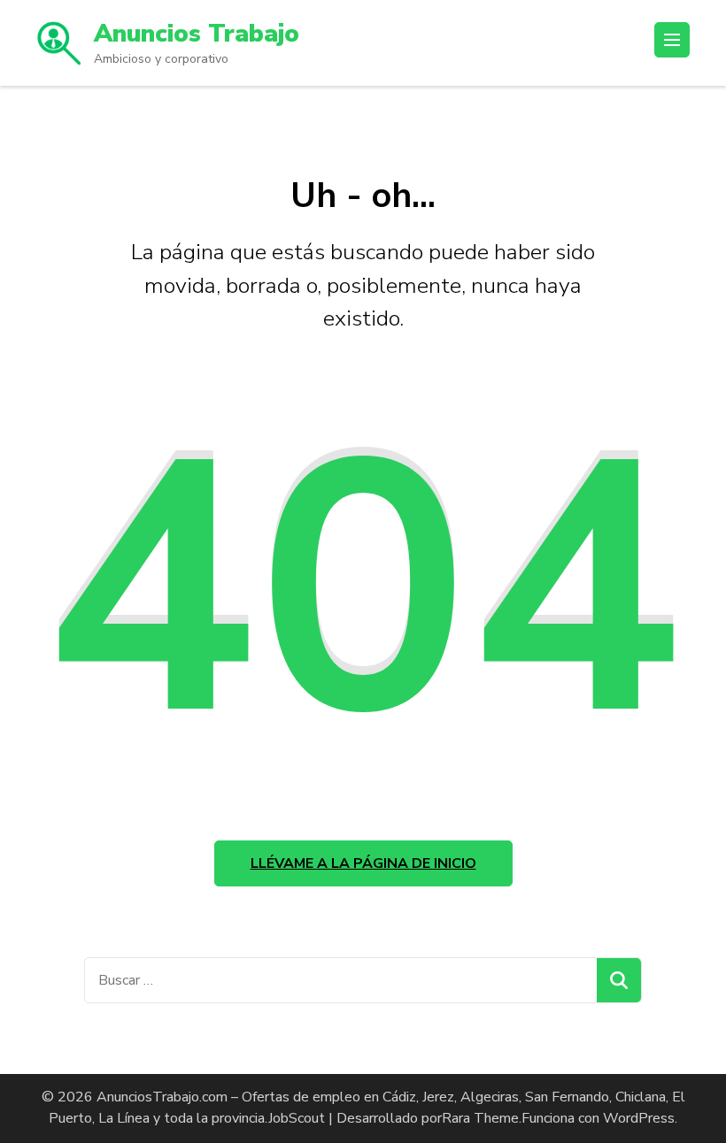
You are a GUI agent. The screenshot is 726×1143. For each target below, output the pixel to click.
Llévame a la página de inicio (363, 863)
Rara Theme (480, 1118)
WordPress (639, 1118)
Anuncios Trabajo (196, 33)
